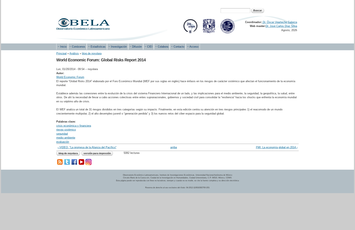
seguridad (62, 133)
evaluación (62, 141)
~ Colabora (161, 46)
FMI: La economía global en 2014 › (276, 147)
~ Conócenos (77, 46)
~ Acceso (192, 46)
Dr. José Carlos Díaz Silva (281, 26)
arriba (173, 147)
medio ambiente (65, 137)
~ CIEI (148, 46)
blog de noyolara (91, 53)
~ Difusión (136, 46)
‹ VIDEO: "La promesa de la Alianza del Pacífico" (87, 147)
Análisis (74, 53)
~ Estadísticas (97, 46)
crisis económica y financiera (73, 125)
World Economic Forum (70, 77)
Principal (61, 53)
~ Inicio (62, 46)
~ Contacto (177, 46)
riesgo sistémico (66, 129)
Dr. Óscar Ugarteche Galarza (279, 22)
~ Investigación (117, 46)
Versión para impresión (97, 153)
